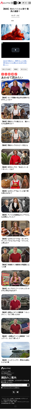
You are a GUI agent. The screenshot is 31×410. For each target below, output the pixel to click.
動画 (12, 20)
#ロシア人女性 (6, 69)
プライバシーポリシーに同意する (11, 387)
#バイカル (24, 69)
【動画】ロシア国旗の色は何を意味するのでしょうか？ (15, 99)
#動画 (15, 69)
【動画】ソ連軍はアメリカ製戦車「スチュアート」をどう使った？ (15, 337)
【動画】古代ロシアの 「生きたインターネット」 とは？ (14, 168)
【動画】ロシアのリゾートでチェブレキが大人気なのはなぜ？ (15, 290)
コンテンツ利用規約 (6, 374)
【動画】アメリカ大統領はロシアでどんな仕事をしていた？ (15, 216)
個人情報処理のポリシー (7, 373)
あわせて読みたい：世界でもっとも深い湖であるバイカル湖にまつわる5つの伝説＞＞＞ (15, 63)
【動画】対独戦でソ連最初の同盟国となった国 (15, 266)
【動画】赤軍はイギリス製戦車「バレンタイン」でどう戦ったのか (15, 313)
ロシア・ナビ (15, 15)
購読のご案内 (8, 377)
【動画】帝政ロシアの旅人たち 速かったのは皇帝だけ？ (15, 122)
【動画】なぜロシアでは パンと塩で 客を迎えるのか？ (15, 192)
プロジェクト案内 (6, 371)
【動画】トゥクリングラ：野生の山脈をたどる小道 (15, 361)
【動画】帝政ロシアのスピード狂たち (14, 145)
